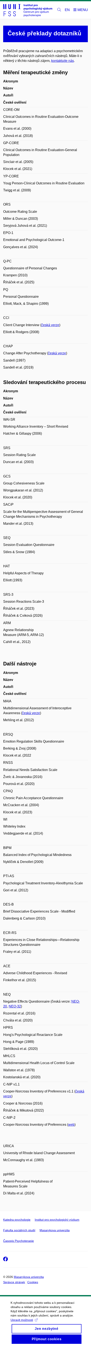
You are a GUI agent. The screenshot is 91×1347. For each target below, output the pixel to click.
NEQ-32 (15, 1006)
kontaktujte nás (62, 61)
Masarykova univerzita (55, 1230)
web (71, 1124)
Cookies (32, 1282)
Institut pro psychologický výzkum (57, 1219)
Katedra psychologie (16, 1219)
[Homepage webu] (27, 10)
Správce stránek (14, 1282)
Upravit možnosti (22, 1320)
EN (67, 10)
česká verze (50, 325)
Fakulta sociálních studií (19, 1230)
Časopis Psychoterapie (18, 1241)
